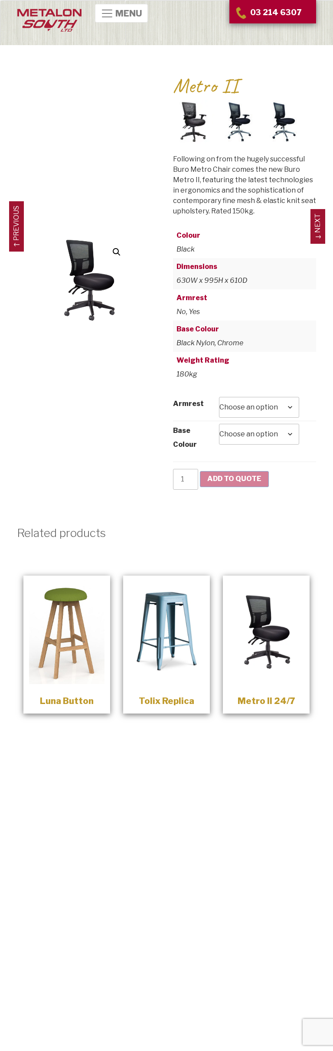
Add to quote (234, 479)
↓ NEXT (317, 226)
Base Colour (185, 437)
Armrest (188, 403)
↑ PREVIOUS (16, 226)
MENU (128, 14)
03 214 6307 (274, 12)
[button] (116, 252)
